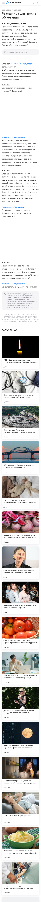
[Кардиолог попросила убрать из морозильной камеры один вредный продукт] (20, 773)
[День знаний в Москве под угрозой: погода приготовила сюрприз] (20, 703)
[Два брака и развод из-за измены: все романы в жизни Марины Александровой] (20, 598)
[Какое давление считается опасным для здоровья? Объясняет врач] (20, 387)
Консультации (6, 10)
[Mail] (7, 2)
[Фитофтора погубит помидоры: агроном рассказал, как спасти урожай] (20, 633)
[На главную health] (15, 2)
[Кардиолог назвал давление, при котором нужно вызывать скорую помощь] (20, 878)
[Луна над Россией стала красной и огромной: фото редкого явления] (20, 738)
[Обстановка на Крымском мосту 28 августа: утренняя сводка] (20, 457)
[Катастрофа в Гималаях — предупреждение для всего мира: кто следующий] (20, 422)
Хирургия (17, 10)
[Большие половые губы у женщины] (20, 808)
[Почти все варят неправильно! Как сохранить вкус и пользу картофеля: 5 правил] (20, 843)
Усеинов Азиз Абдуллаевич (22, 64)
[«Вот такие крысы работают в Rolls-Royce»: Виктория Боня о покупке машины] (20, 562)
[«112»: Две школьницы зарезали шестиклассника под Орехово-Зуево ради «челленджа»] (20, 352)
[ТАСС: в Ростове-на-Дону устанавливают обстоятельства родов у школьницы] (20, 492)
